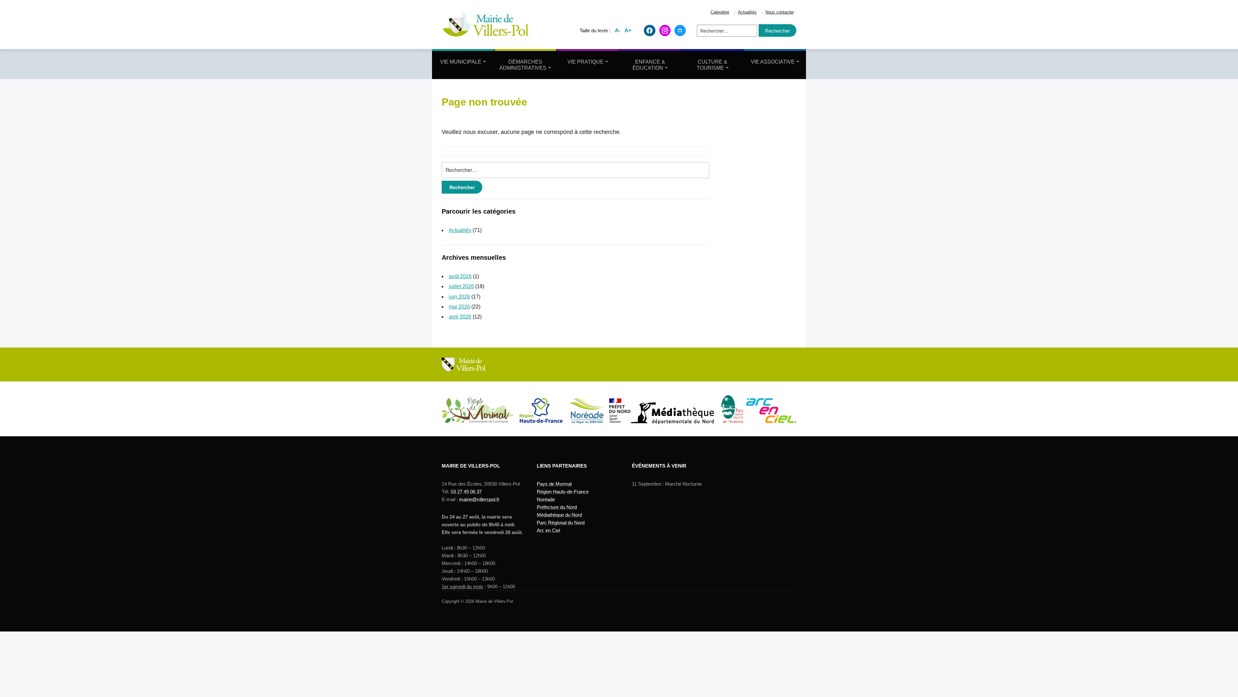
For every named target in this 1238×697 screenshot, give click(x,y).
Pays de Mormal (554, 484)
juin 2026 (459, 296)
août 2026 (460, 276)
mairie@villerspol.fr (479, 499)
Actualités (747, 12)
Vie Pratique (585, 62)
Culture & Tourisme (712, 65)
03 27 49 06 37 (466, 491)
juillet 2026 (461, 286)
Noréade (546, 499)
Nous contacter (779, 12)
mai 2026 (459, 306)
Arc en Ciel (548, 530)
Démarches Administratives (522, 65)
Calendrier (720, 12)
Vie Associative (773, 62)
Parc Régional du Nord (561, 522)
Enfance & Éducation (649, 65)
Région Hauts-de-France (563, 491)
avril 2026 (460, 316)
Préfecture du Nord (557, 507)
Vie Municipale (460, 62)
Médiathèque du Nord (559, 515)
